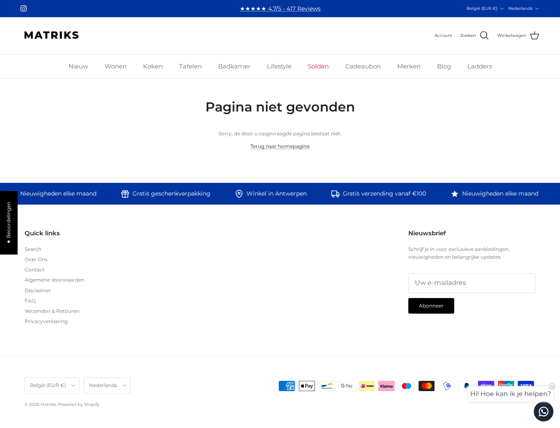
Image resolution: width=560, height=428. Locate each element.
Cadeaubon (363, 66)
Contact (35, 269)
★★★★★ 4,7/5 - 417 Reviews (280, 8)
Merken (409, 66)
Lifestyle (279, 66)
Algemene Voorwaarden (54, 280)
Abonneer (431, 306)
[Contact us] (543, 411)
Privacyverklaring (46, 321)
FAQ (30, 301)
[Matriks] (51, 35)
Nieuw (78, 66)
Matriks (48, 404)
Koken (153, 66)
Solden (318, 66)
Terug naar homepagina (280, 146)
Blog (444, 66)
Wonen (116, 66)
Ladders (479, 66)
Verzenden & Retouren (52, 311)
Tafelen (190, 66)
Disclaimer (38, 290)
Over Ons (36, 259)
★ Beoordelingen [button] (8, 223)
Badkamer (234, 66)
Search (33, 249)
